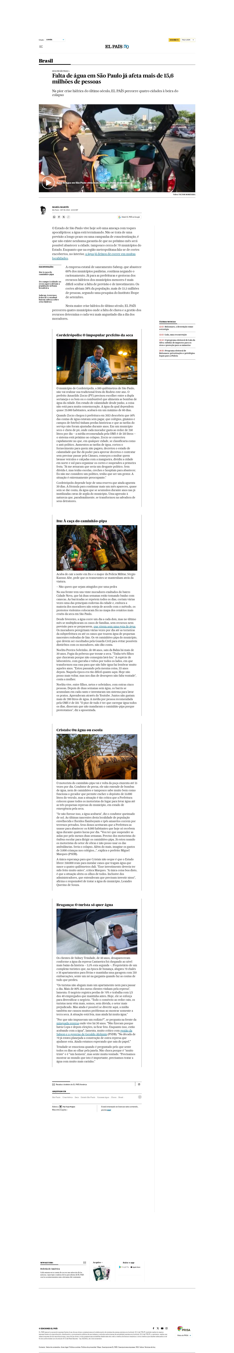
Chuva (113, 1097)
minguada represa (67, 1023)
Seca (77, 1097)
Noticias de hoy (150, 1347)
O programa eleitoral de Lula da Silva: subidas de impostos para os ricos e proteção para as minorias (177, 342)
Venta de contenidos (53, 1347)
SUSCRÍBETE (174, 40)
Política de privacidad (88, 1347)
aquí (109, 1110)
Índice (142, 1347)
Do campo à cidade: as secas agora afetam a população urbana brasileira (50, 285)
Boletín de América (50, 1269)
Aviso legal (65, 1347)
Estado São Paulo (88, 1097)
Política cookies (74, 1347)
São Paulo (56, 1097)
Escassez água (103, 1097)
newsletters (46, 1263)
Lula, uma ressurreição (176, 334)
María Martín (60, 207)
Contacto (42, 1347)
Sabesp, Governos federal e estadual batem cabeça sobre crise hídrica (49, 299)
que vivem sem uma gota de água (114, 626)
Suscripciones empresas (126, 1347)
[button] (117, 148)
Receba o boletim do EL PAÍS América (71, 1084)
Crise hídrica (68, 1097)
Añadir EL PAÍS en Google (131, 217)
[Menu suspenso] (41, 47)
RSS (137, 1347)
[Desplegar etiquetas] (140, 1097)
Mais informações (59, 1110)
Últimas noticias (167, 322)
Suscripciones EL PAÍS (110, 1347)
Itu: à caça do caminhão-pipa (46, 273)
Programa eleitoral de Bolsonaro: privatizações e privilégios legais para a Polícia (177, 353)
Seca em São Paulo (60, 71)
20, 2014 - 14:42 (69, 210)
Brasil (46, 61)
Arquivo (97, 1263)
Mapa (99, 1347)
